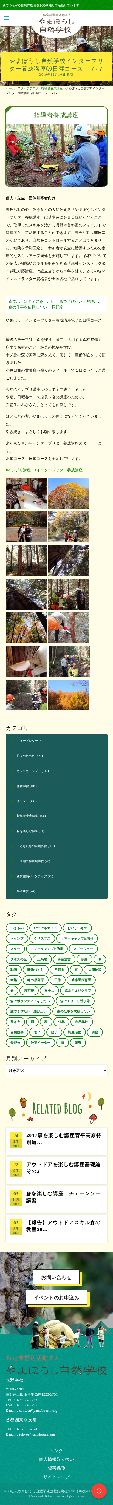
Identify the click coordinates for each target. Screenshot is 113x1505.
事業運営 (23, 891)
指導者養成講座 (52, 88)
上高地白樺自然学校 (30, 861)
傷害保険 (56, 1468)
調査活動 (74, 1032)
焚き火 (15, 1022)
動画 (13, 970)
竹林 (61, 1022)
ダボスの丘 (18, 959)
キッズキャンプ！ (29, 771)
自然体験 (81, 1022)
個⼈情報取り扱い (56, 1459)
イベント (23, 801)
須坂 (78, 1043)
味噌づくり (35, 970)
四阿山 (59, 970)
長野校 (57, 307)
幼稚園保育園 (81, 980)
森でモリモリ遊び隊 (75, 1001)
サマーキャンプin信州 (77, 938)
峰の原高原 (35, 980)
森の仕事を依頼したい (28, 307)
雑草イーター (40, 1043)
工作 (57, 980)
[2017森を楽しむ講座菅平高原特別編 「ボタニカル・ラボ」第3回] (56, 1141)
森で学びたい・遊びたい (80, 301)
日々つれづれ (26, 755)
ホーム (10, 88)
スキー (15, 949)
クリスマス (42, 938)
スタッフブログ (28, 88)
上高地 (42, 959)
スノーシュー (83, 949)
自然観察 (17, 1032)
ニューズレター (27, 740)
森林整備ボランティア (32, 876)
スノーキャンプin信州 (47, 949)
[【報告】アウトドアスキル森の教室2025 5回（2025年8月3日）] (56, 1229)
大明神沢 (94, 970)
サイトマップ (56, 1477)
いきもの (17, 928)
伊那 (84, 959)
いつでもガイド (45, 928)
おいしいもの (77, 928)
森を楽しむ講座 (27, 831)
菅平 (37, 1032)
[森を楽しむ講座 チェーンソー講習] (56, 1199)
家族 (13, 980)
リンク (56, 1450)
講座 (95, 1032)
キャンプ (17, 938)
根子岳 (49, 990)
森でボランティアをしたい (32, 301)
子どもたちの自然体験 (32, 846)
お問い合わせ (56, 1277)
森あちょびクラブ (78, 990)
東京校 (29, 990)
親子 (54, 1032)
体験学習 (23, 786)
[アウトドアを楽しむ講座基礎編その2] (56, 1170)
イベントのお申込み (57, 1297)
